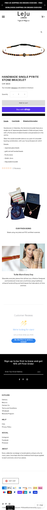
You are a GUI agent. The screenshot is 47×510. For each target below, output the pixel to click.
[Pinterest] (23, 380)
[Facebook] (19, 380)
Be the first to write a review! (23, 341)
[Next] (44, 5)
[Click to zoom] (41, 32)
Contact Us (5, 405)
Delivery (5, 400)
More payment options (23, 114)
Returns (4, 402)
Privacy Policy (6, 427)
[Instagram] (27, 380)
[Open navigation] (9, 17)
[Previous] (2, 5)
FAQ (3, 424)
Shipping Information (30, 121)
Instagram (5, 437)
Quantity (5, 94)
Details (6, 121)
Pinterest (5, 443)
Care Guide (16, 121)
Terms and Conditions (9, 408)
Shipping (14, 88)
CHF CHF (12, 481)
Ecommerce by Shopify (34, 507)
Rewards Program (8, 413)
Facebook (5, 440)
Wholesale (5, 411)
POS (22, 507)
